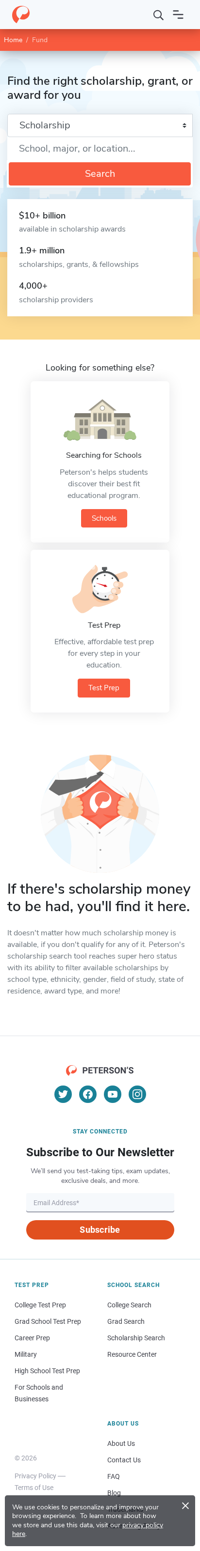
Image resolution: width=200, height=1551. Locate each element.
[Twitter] (63, 1094)
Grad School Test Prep (48, 1321)
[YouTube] (112, 1094)
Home (13, 40)
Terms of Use (34, 1487)
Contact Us (124, 1460)
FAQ (113, 1476)
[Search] (158, 14)
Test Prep (103, 688)
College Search (129, 1305)
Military (26, 1354)
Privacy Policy (35, 1476)
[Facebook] (88, 1094)
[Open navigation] (178, 14)
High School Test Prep (47, 1371)
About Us (121, 1443)
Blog (114, 1493)
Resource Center (132, 1354)
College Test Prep (40, 1305)
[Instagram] (137, 1094)
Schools (104, 518)
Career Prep (32, 1338)
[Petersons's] (21, 14)
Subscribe (100, 1230)
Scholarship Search (136, 1338)
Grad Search (126, 1321)
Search (100, 173)
